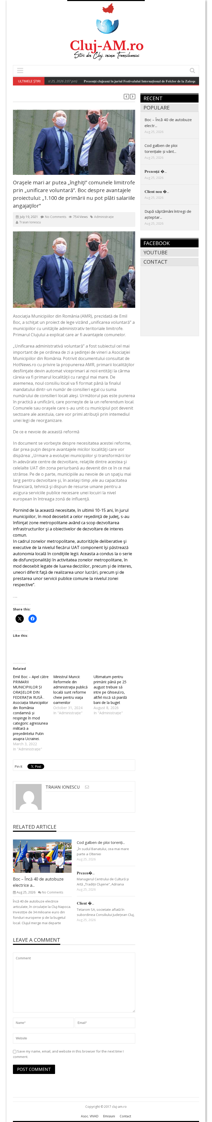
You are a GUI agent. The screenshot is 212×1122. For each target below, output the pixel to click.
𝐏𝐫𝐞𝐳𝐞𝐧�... (86, 872)
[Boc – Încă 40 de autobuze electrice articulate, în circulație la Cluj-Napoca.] (46, 856)
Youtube (155, 252)
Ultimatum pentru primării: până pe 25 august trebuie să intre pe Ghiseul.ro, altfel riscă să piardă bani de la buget (110, 689)
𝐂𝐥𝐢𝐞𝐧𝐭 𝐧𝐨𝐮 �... (157, 191)
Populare (156, 107)
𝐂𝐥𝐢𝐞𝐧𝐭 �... (85, 903)
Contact (155, 261)
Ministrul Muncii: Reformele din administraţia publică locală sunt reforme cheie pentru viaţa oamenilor (70, 689)
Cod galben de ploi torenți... (101, 842)
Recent (153, 98)
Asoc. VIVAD (90, 1116)
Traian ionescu (30, 222)
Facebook (156, 243)
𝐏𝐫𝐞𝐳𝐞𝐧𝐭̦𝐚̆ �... (156, 171)
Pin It (18, 766)
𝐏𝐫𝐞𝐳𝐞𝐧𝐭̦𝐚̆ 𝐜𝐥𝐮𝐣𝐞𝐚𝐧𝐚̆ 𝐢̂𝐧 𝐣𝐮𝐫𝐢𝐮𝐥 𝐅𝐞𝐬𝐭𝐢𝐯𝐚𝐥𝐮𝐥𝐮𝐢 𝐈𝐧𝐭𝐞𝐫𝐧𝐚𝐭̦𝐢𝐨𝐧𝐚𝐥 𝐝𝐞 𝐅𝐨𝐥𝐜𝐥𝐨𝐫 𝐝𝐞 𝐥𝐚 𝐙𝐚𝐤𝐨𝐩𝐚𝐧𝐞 (129, 81)
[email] (87, 787)
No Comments (55, 217)
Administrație (104, 217)
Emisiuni (109, 1116)
